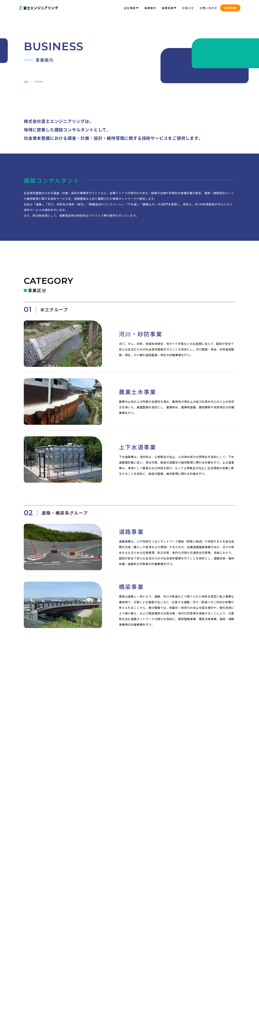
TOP (26, 81)
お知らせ (188, 8)
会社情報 (129, 8)
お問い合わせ (208, 8)
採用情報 (230, 8)
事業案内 (150, 8)
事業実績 (167, 8)
